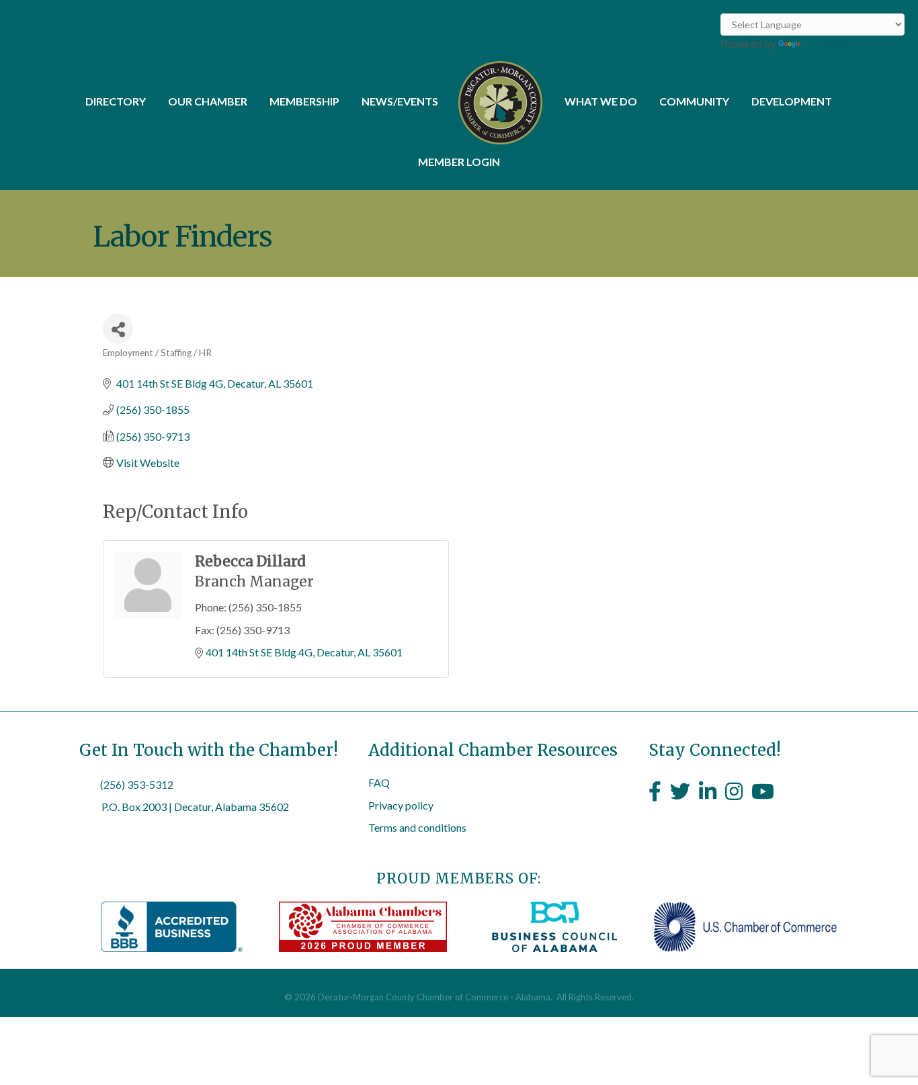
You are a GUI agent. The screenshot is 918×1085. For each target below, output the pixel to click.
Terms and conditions (417, 827)
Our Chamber (207, 101)
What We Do (601, 101)
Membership (304, 101)
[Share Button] (118, 329)
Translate (825, 43)
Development (791, 101)
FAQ (379, 782)
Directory (115, 101)
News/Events (400, 101)
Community (694, 101)
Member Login (459, 161)
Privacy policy (400, 805)
